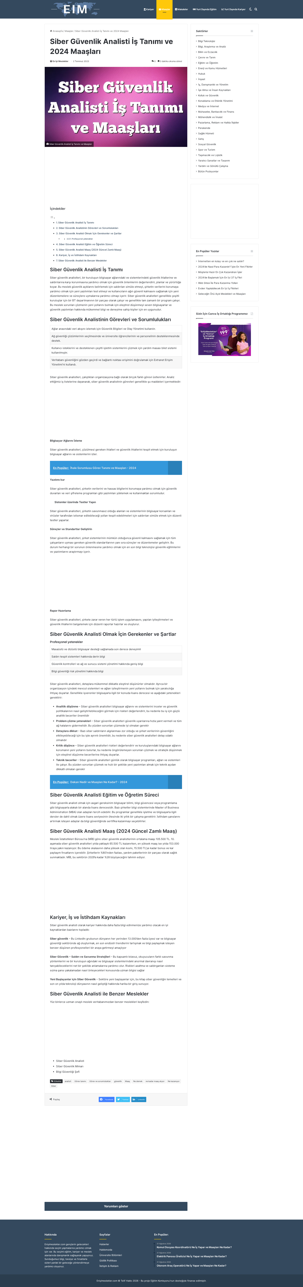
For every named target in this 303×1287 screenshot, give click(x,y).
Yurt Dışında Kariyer (234, 9)
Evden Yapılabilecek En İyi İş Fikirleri (218, 288)
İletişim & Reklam (109, 1266)
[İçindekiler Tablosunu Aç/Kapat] (52, 218)
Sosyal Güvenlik (207, 144)
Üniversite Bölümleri (110, 1255)
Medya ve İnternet (208, 106)
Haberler (104, 1244)
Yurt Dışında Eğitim (206, 9)
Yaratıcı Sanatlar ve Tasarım (214, 160)
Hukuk (201, 73)
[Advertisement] (116, 176)
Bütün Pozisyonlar (208, 171)
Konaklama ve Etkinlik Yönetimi (215, 100)
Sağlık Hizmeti (206, 133)
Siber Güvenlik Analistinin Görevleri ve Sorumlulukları (88, 228)
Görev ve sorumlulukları (100, 1081)
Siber (53, 1086)
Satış (201, 138)
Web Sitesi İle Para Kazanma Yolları (218, 283)
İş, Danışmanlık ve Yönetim (213, 84)
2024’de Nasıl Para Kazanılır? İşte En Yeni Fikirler (225, 266)
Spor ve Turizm (206, 149)
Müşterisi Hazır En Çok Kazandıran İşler (220, 272)
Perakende (204, 128)
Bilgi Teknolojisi (206, 41)
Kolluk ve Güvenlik (208, 95)
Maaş (127, 1081)
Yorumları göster (116, 1206)
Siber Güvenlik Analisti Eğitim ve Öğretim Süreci (86, 244)
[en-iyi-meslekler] (75, 9)
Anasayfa (57, 31)
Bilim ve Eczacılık (207, 52)
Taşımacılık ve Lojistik (210, 155)
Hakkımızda (105, 1249)
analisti (68, 1081)
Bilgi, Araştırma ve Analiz (212, 46)
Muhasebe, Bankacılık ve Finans (216, 111)
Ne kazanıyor (174, 1081)
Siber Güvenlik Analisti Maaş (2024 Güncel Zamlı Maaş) (90, 249)
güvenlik (118, 1081)
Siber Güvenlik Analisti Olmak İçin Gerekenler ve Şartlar (90, 233)
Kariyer (150, 9)
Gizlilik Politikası (108, 1260)
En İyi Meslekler (60, 61)
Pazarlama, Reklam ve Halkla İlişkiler (218, 122)
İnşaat (201, 79)
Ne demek (137, 1081)
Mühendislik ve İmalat (210, 117)
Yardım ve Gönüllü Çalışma (213, 166)
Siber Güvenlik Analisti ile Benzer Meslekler (82, 260)
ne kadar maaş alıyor (155, 1081)
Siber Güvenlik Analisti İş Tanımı (76, 222)
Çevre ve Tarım (207, 57)
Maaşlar (165, 9)
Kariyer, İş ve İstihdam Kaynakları (78, 255)
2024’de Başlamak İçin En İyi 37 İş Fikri (220, 277)
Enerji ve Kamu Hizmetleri (212, 68)
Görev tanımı (80, 1081)
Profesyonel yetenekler (82, 239)
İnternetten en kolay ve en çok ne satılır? (221, 261)
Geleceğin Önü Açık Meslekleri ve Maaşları (222, 293)
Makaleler (182, 9)
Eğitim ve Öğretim (208, 62)
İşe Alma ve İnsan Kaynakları (214, 90)
